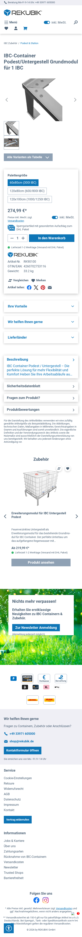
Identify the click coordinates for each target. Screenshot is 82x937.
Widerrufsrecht (13, 789)
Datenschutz (12, 799)
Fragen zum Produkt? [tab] (23, 398)
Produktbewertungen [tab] (23, 410)
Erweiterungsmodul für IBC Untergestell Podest (38, 515)
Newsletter (11, 867)
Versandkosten (14, 862)
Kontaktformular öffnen (22, 750)
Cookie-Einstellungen (18, 778)
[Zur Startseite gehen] (23, 12)
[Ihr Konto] (15, 28)
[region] (41, 516)
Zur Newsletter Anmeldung (36, 628)
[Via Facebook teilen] (29, 287)
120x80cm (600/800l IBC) (27, 191)
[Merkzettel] (6, 28)
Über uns (10, 846)
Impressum (11, 805)
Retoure (9, 783)
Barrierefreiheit (13, 878)
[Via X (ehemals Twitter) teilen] (36, 287)
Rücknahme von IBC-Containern (25, 857)
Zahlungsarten (13, 851)
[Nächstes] (75, 100)
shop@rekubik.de (22, 741)
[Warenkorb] (25, 28)
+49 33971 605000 (45, 2)
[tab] (41, 367)
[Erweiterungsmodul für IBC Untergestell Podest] (41, 488)
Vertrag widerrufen (17, 819)
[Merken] (68, 468)
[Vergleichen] (59, 468)
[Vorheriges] (7, 100)
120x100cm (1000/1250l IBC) (30, 199)
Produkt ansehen (41, 562)
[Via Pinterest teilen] (43, 287)
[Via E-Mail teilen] (49, 287)
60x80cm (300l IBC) (23, 182)
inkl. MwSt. (55, 22)
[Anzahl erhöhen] (23, 238)
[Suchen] (75, 22)
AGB (7, 794)
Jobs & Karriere (14, 841)
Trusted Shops (13, 873)
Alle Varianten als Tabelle (24, 157)
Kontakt (9, 810)
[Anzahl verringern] (12, 238)
